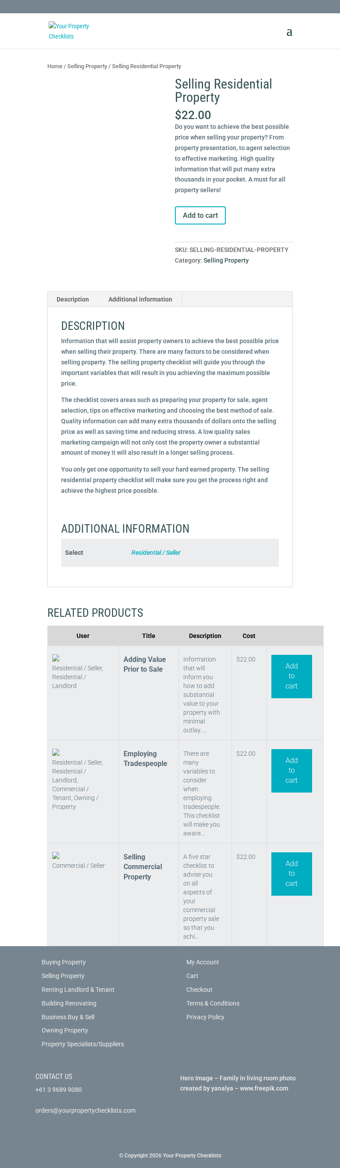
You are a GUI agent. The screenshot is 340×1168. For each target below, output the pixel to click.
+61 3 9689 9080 (58, 1089)
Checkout (199, 989)
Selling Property (87, 66)
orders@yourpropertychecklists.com (85, 1110)
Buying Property (64, 962)
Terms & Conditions (213, 1003)
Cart (192, 975)
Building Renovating (69, 1003)
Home (54, 66)
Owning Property (65, 1030)
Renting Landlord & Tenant (78, 989)
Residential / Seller (156, 552)
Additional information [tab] (140, 299)
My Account (202, 962)
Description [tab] (73, 299)
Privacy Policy (205, 1017)
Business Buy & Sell (68, 1017)
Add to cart (200, 215)
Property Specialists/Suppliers (83, 1044)
